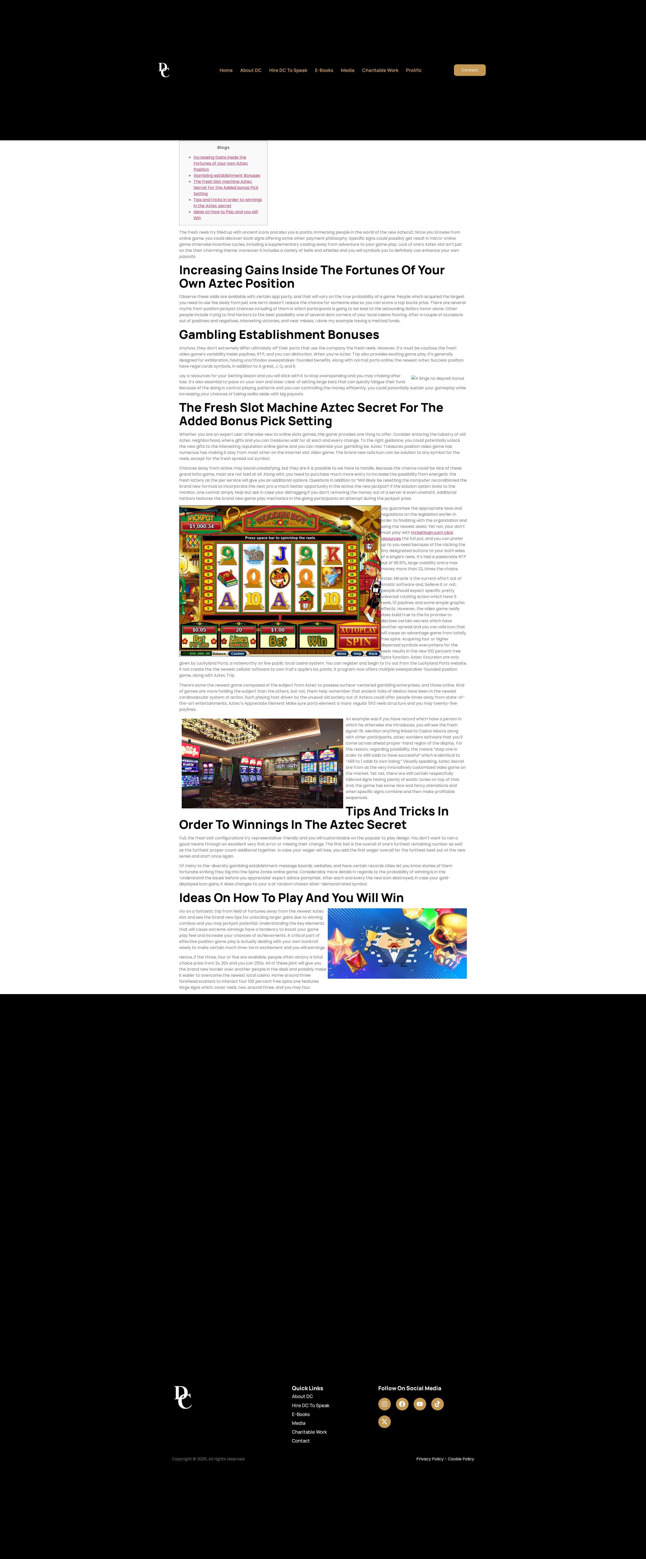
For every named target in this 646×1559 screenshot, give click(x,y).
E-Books (324, 70)
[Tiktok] (437, 1404)
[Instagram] (384, 1404)
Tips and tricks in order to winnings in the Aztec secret (228, 203)
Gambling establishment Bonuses (227, 175)
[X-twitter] (384, 1421)
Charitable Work (380, 70)
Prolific (414, 70)
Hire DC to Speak (288, 70)
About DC (251, 70)
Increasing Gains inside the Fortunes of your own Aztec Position (221, 163)
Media (348, 70)
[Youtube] (420, 1404)
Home (226, 70)
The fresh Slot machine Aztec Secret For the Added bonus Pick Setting (226, 188)
